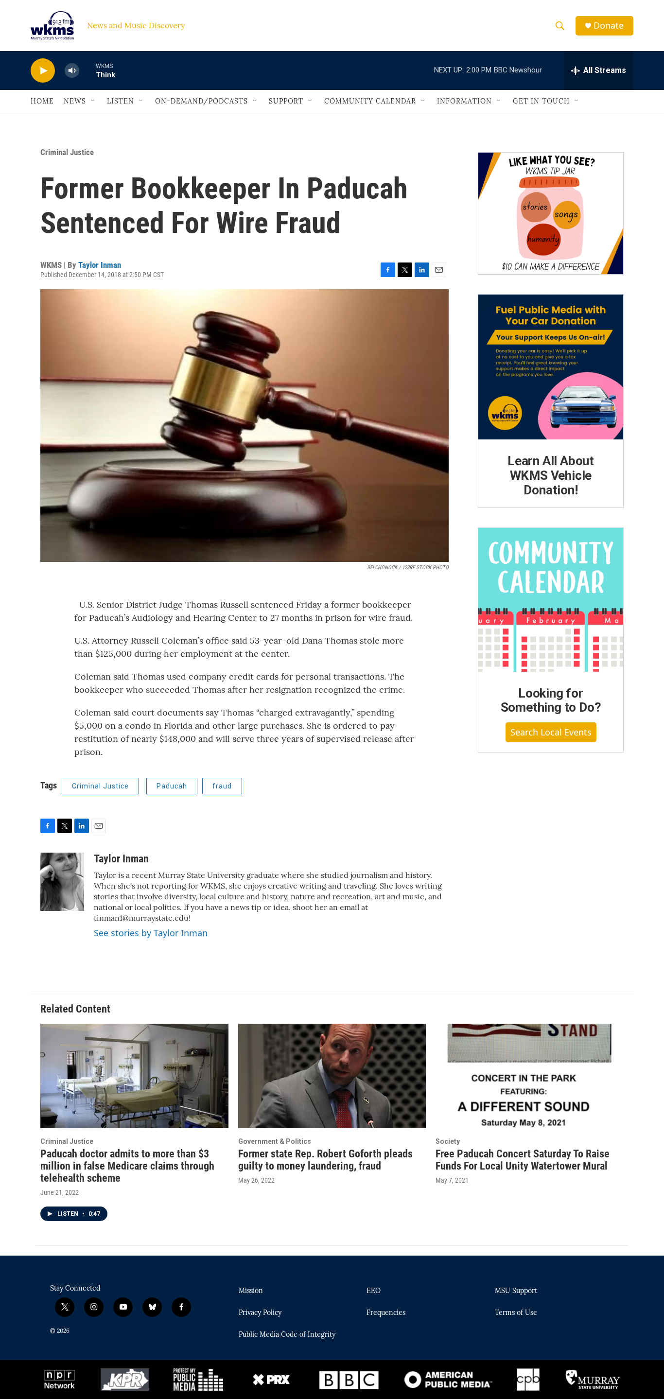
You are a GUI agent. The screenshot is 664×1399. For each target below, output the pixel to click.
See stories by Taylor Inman (151, 933)
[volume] (72, 71)
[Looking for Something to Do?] (550, 600)
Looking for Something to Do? (551, 700)
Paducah (172, 786)
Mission (251, 1291)
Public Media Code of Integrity (287, 1335)
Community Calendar (370, 101)
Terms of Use (516, 1313)
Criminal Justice (67, 152)
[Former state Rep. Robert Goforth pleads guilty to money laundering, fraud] (332, 1076)
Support (286, 101)
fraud (222, 786)
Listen (120, 101)
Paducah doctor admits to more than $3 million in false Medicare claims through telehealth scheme (127, 1166)
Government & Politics (274, 1141)
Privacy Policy (260, 1313)
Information (464, 101)
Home (42, 101)
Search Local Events (551, 732)
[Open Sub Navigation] (93, 101)
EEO (374, 1291)
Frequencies (386, 1313)
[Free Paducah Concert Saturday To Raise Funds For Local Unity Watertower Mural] (530, 1076)
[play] (43, 70)
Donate (609, 25)
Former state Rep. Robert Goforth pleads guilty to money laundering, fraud (325, 1160)
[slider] (87, 70)
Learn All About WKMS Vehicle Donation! (550, 475)
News (75, 101)
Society (448, 1141)
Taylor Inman (99, 265)
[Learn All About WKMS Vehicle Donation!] (550, 367)
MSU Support (516, 1291)
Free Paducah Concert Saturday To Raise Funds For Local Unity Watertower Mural (523, 1160)
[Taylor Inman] (62, 882)
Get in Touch (541, 101)
